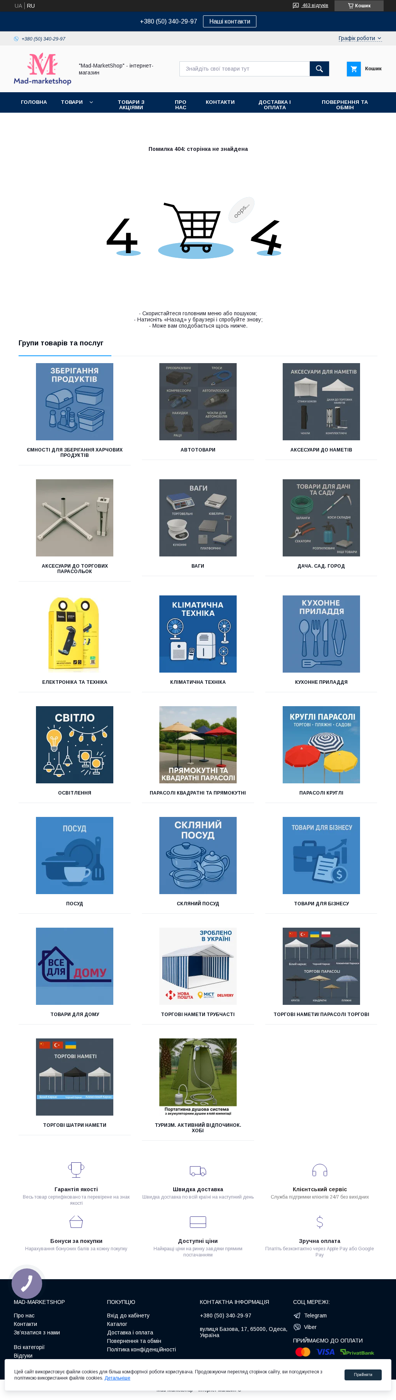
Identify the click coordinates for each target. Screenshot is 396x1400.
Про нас (180, 104)
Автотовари (198, 450)
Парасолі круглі (321, 793)
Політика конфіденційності (141, 1349)
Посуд (74, 903)
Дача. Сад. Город (321, 566)
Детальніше (117, 1378)
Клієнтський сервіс (320, 1189)
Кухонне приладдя (321, 682)
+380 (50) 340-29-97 (168, 22)
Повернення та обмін (345, 104)
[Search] (319, 68)
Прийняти (363, 1375)
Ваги (197, 566)
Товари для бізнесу (321, 903)
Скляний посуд (198, 903)
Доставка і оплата (274, 104)
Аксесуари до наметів (321, 450)
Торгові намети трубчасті (198, 1014)
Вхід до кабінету (128, 1315)
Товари (72, 102)
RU (31, 6)
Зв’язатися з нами (37, 1332)
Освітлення (74, 793)
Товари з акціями (131, 104)
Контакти (220, 102)
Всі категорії (29, 1347)
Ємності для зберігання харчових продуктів (75, 452)
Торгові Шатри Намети (74, 1125)
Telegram (315, 1315)
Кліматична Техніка (198, 682)
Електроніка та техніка (75, 682)
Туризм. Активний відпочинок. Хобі (198, 1128)
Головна (34, 102)
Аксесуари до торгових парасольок (75, 568)
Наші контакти (229, 21)
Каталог (117, 1324)
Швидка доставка (198, 1189)
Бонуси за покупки (76, 1241)
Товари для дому (74, 1014)
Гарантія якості (76, 1189)
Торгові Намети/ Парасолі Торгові (321, 1014)
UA (18, 6)
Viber (310, 1327)
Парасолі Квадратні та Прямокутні (198, 793)
